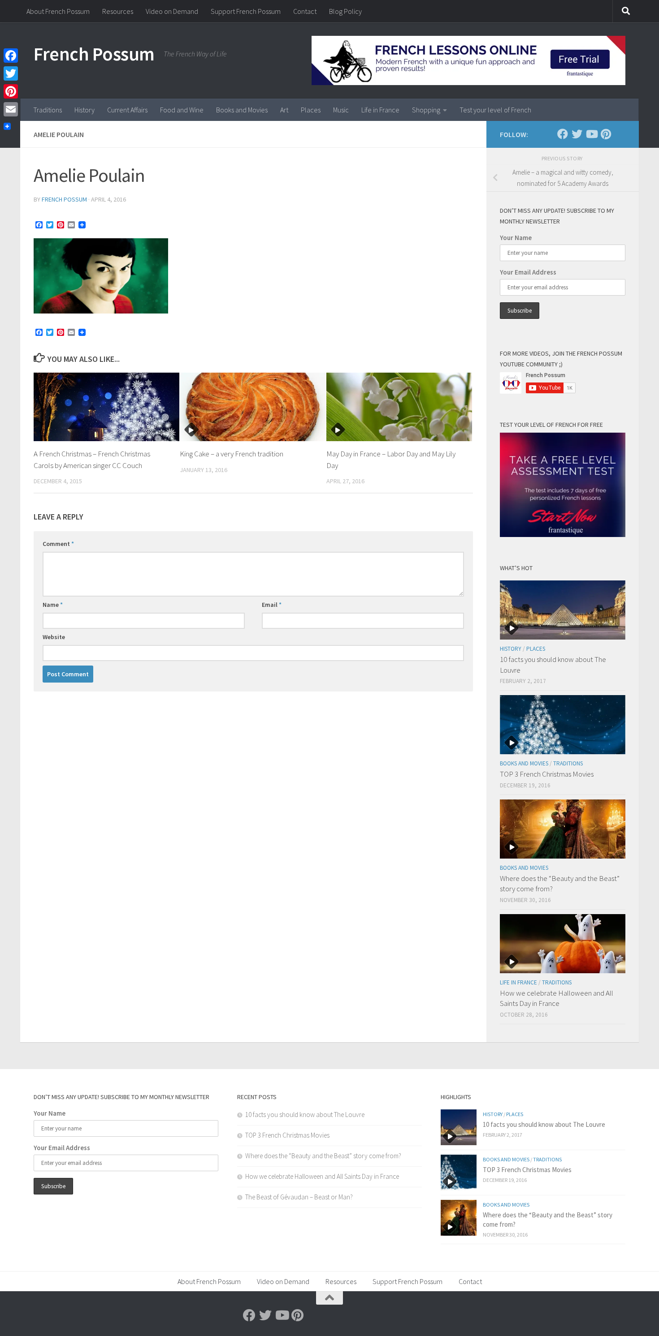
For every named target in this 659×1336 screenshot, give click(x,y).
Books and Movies (242, 109)
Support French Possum (246, 11)
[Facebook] (562, 134)
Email (272, 605)
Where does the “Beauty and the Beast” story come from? (323, 1155)
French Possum (94, 53)
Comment (58, 544)
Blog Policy (345, 11)
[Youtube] (591, 134)
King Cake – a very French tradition (231, 454)
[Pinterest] (605, 134)
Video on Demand (172, 11)
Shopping (426, 109)
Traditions (47, 109)
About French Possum (58, 11)
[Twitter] (577, 134)
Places (311, 109)
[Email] (11, 109)
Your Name (516, 237)
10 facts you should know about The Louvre (304, 1114)
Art (284, 109)
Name (53, 605)
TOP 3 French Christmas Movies (547, 774)
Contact (304, 11)
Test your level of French (495, 109)
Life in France (380, 109)
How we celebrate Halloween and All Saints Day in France (556, 998)
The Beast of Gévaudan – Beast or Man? (299, 1197)
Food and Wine (182, 109)
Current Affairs (127, 109)
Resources (117, 11)
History (84, 109)
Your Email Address (528, 272)
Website (54, 637)
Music (341, 109)
